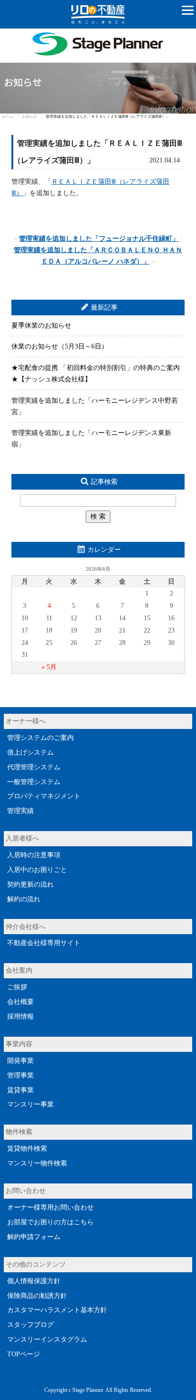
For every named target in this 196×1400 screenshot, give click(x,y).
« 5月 (49, 667)
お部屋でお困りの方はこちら (50, 1222)
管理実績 (20, 810)
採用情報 (20, 1016)
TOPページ (23, 1354)
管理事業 (20, 1075)
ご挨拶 (17, 987)
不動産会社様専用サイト (43, 942)
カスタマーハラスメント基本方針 (57, 1310)
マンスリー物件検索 (37, 1163)
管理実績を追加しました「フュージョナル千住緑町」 (99, 238)
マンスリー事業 (30, 1104)
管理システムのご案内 (40, 737)
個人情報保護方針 (33, 1281)
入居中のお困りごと (37, 869)
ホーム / (12, 116)
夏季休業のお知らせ (41, 325)
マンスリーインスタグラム (47, 1339)
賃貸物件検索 (27, 1148)
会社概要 (20, 1001)
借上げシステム (30, 752)
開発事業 (20, 1060)
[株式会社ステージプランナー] (98, 34)
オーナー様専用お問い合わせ (50, 1207)
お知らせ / (34, 116)
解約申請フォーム (33, 1236)
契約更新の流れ (30, 884)
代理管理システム (33, 767)
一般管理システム (33, 781)
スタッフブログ (30, 1324)
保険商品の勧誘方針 (37, 1295)
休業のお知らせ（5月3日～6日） (59, 346)
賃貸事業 (20, 1090)
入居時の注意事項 (33, 855)
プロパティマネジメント (43, 796)
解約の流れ (23, 899)
